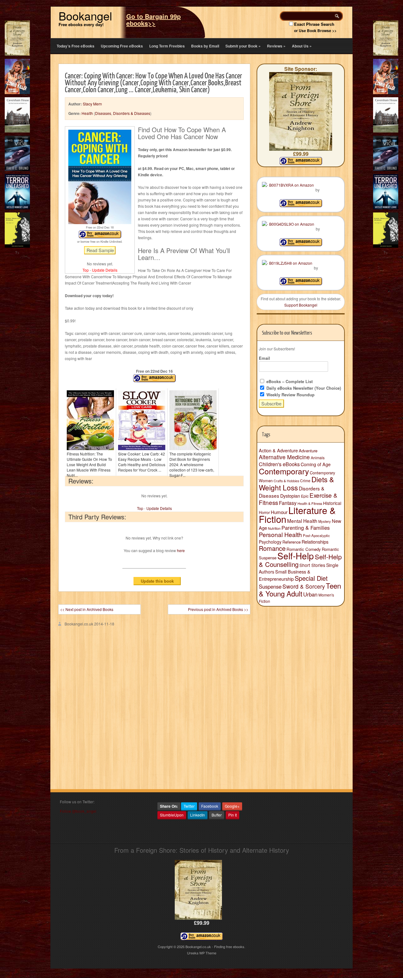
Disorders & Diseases (131, 113)
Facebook (209, 806)
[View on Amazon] (301, 205)
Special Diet (311, 578)
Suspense (270, 586)
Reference (291, 542)
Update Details (104, 270)
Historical (332, 503)
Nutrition (274, 528)
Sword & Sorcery (303, 586)
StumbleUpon (172, 814)
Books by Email (205, 46)
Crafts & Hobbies (286, 480)
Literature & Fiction (297, 514)
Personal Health (280, 534)
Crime (305, 480)
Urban (310, 594)
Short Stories (312, 565)
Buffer (217, 814)
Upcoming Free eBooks (122, 46)
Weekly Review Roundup (290, 395)
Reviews (276, 46)
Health (87, 113)
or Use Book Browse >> (315, 30)
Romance (272, 548)
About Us (302, 46)
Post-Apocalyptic (316, 535)
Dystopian (290, 495)
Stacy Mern (92, 103)
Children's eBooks (279, 464)
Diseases (103, 113)
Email (264, 358)
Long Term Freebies (167, 46)
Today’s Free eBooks (75, 46)
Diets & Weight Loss (296, 483)
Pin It (232, 814)
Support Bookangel (300, 305)
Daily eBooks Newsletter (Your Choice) (303, 388)
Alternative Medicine (284, 457)
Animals (318, 457)
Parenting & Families (305, 527)
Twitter (189, 806)
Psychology (270, 542)
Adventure (308, 451)
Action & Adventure (278, 450)
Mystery (324, 521)
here (181, 550)
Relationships (315, 541)
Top (85, 270)
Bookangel (85, 16)
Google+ (232, 806)
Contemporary (284, 471)
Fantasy (288, 502)
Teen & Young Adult (300, 589)
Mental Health (302, 520)
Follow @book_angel (78, 811)
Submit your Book (243, 46)
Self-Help (295, 555)
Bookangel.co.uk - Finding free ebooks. (215, 946)
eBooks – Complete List (289, 381)
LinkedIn (197, 814)
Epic (305, 496)
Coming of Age (316, 464)
